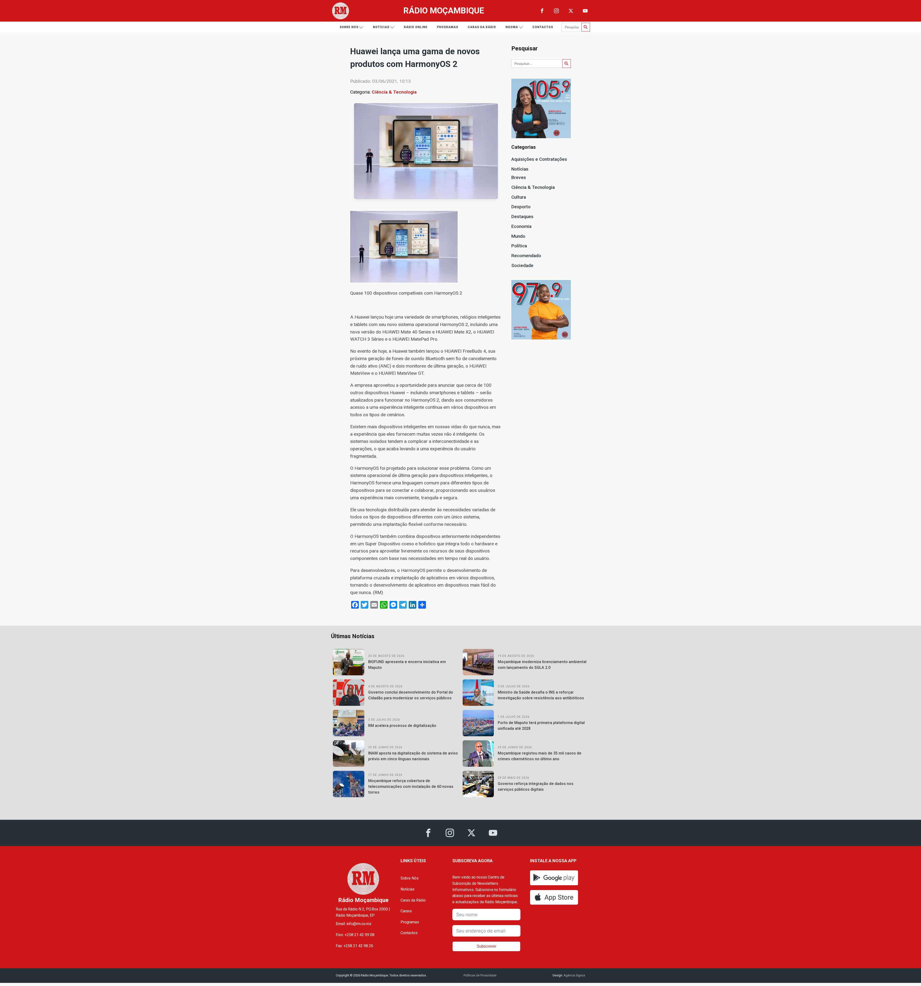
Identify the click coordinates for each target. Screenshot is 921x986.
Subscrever (486, 946)
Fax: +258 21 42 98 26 (354, 946)
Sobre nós (349, 27)
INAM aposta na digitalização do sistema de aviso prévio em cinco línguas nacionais (413, 756)
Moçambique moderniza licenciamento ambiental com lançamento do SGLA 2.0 (542, 664)
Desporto (521, 206)
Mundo (518, 236)
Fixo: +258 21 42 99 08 (355, 935)
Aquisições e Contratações (539, 159)
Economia (521, 226)
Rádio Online (415, 27)
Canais (406, 911)
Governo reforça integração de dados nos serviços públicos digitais (535, 786)
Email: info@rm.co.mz (354, 923)
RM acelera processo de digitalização (402, 725)
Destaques (522, 216)
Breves (518, 177)
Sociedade (522, 265)
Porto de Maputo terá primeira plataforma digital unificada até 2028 (541, 725)
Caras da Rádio (482, 27)
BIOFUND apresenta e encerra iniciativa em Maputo (407, 664)
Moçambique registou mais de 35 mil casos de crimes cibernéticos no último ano (539, 756)
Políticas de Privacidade (480, 975)
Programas (447, 27)
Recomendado (526, 255)
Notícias (381, 27)
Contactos (542, 27)
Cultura (518, 197)
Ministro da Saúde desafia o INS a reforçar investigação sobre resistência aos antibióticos (541, 695)
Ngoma (512, 27)
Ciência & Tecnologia (394, 92)
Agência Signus (574, 975)
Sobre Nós (410, 878)
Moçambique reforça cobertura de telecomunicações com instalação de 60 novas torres (410, 786)
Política (519, 246)
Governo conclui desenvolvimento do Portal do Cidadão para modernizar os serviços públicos (410, 695)
